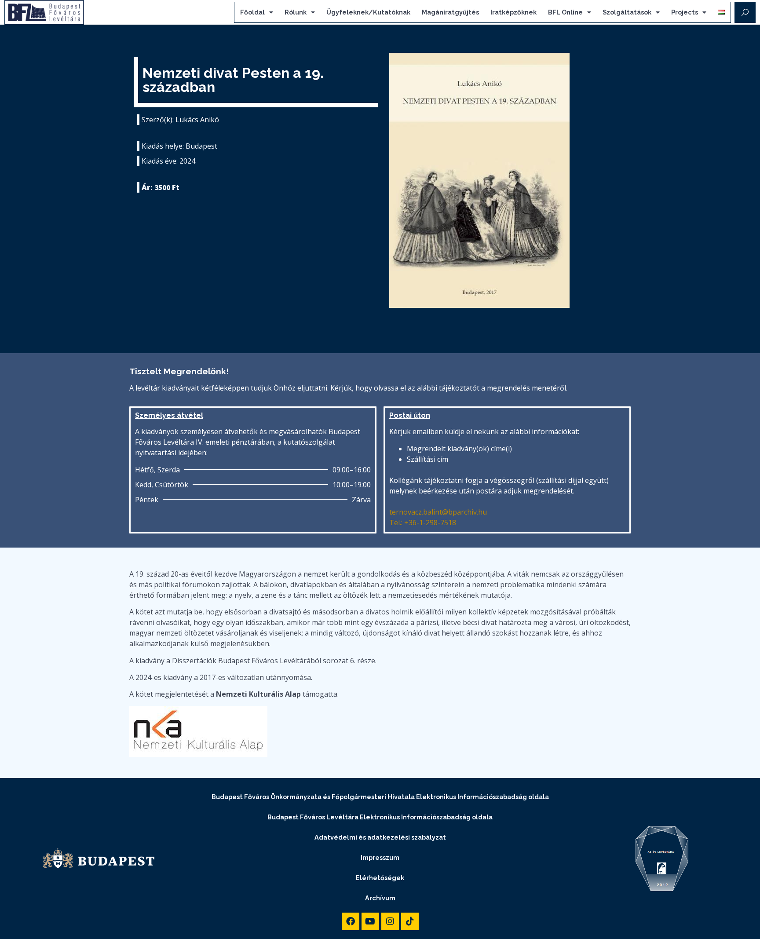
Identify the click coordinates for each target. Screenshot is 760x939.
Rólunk (296, 12)
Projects (684, 12)
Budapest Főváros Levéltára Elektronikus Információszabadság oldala (380, 817)
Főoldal (252, 12)
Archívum (380, 898)
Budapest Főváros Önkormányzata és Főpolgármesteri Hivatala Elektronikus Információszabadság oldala (380, 796)
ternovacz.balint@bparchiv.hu (438, 512)
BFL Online (565, 12)
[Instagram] (390, 921)
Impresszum (380, 857)
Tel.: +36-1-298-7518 (422, 522)
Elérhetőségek (380, 877)
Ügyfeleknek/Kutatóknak (368, 12)
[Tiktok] (410, 921)
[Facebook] (350, 921)
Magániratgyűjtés (450, 12)
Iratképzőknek (513, 12)
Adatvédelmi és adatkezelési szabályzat (380, 837)
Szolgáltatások (627, 12)
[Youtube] (370, 921)
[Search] (745, 12)
